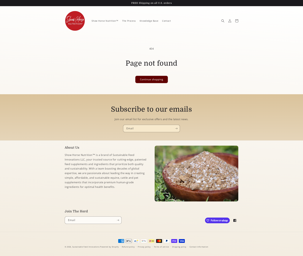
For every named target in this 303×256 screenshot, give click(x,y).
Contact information (199, 247)
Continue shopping (151, 79)
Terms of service (161, 247)
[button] (222, 20)
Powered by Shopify (109, 247)
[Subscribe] (176, 128)
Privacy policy (144, 247)
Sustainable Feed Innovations (86, 247)
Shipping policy (179, 247)
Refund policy (128, 247)
